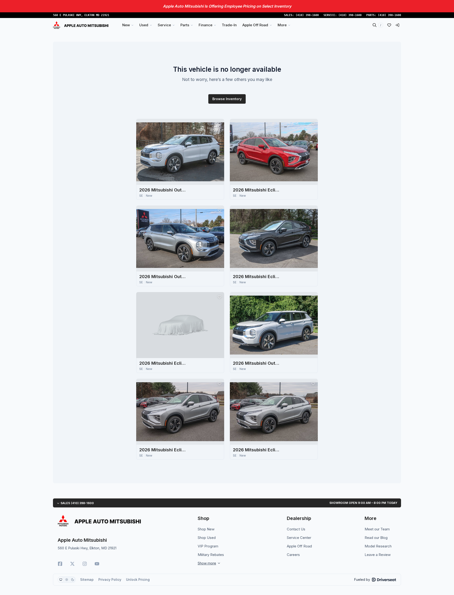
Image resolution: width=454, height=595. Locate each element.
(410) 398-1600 (307, 15)
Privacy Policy (109, 579)
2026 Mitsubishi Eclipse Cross (256, 189)
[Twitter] (72, 563)
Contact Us (296, 529)
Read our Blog (376, 537)
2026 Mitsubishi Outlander (163, 189)
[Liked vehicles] (389, 25)
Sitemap (87, 579)
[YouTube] (97, 563)
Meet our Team (377, 529)
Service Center (299, 537)
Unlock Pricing (138, 579)
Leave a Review (378, 554)
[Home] (81, 25)
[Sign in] (397, 25)
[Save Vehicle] (219, 123)
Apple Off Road (299, 546)
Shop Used (207, 537)
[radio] (61, 579)
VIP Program (208, 546)
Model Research (378, 546)
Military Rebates (211, 554)
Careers (293, 554)
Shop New (206, 529)
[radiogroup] (66, 579)
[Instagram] (84, 563)
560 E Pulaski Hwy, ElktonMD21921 (81, 15)
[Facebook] (60, 563)
